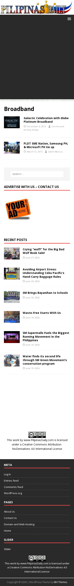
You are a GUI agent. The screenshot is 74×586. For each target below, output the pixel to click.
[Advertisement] (37, 62)
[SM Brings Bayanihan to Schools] (12, 301)
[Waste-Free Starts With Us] (12, 321)
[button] (68, 18)
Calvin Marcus (55, 151)
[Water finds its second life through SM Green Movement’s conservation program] (12, 364)
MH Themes (60, 582)
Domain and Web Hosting (19, 524)
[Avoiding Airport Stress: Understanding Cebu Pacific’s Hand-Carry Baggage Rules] (12, 277)
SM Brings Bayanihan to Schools (45, 293)
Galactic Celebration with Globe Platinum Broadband (46, 119)
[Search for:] (37, 174)
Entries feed (11, 480)
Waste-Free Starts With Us (42, 313)
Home (7, 530)
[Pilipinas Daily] (37, 12)
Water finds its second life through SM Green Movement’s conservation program (45, 359)
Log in (7, 474)
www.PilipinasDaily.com (39, 440)
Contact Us (10, 518)
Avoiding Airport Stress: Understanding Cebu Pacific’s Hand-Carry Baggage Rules (43, 272)
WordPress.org (13, 493)
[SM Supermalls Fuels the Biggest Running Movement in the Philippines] (12, 341)
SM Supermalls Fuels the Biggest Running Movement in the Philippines (46, 336)
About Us (9, 511)
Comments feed (13, 487)
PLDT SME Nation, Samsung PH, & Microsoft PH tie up (46, 145)
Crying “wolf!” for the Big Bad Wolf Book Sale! (43, 251)
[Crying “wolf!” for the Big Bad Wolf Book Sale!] (12, 257)
